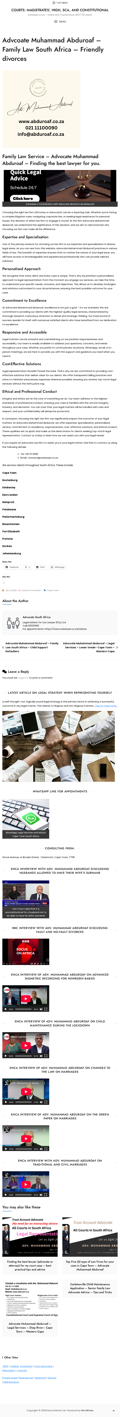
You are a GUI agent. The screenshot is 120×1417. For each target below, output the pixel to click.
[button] (60, 21)
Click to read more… (106, 705)
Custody (22, 1370)
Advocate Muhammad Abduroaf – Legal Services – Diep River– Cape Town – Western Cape (30, 1328)
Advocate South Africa (36, 617)
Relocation (8, 1370)
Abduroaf (40, 1377)
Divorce (52, 1377)
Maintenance (11, 1382)
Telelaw (14, 1366)
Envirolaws (26, 1366)
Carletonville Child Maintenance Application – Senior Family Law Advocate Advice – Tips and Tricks (90, 1288)
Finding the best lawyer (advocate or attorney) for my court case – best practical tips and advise (30, 1266)
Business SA (26, 1377)
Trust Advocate (43, 1366)
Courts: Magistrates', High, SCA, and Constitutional (60, 9)
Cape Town (53, 590)
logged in (23, 677)
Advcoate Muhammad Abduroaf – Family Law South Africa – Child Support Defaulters (32, 647)
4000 (5, 1366)
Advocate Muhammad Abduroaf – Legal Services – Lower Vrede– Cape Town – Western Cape (89, 647)
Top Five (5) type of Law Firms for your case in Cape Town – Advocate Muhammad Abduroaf (90, 1266)
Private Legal (9, 1377)
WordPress (87, 1410)
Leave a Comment (31, 590)
